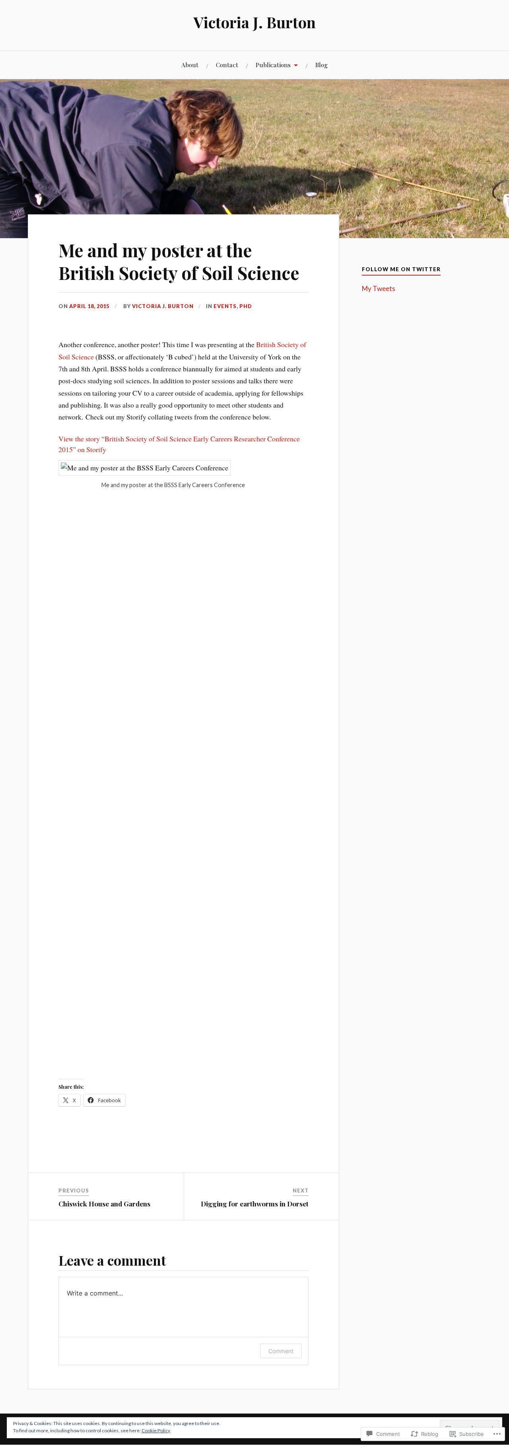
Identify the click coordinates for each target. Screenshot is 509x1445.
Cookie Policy (156, 1430)
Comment (280, 1351)
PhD (245, 306)
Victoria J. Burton (255, 22)
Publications (273, 64)
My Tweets (378, 288)
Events (225, 306)
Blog (321, 64)
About (189, 64)
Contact (227, 64)
